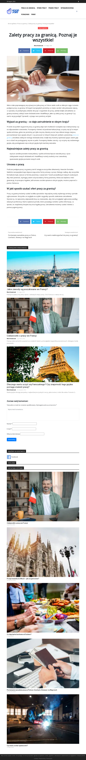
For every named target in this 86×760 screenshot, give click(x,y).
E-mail (9, 429)
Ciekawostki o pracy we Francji (22, 335)
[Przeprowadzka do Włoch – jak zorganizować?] (43, 552)
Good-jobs (49, 758)
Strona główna (12, 23)
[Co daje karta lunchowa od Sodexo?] (43, 608)
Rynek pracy (42, 8)
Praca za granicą (28, 8)
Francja (9, 285)
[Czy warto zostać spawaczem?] (43, 719)
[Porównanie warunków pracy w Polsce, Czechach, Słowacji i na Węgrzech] (43, 663)
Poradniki (25, 14)
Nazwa (9, 424)
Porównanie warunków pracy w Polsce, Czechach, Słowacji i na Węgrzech (32, 690)
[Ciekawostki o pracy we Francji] (43, 315)
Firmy (33, 14)
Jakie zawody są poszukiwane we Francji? (27, 289)
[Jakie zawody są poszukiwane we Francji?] (43, 269)
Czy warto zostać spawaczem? (17, 745)
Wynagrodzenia (67, 8)
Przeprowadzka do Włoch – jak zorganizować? (23, 579)
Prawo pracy (53, 8)
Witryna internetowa (13, 434)
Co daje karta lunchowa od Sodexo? (19, 634)
